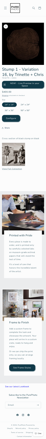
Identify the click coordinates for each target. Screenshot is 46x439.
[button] (5, 8)
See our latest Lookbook (17, 386)
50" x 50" (25, 110)
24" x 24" (25, 104)
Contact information (24, 436)
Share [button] (7, 128)
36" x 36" (9, 110)
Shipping (5, 95)
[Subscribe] (38, 405)
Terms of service (17, 432)
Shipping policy (32, 432)
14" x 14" (9, 104)
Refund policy (21, 428)
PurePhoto (22, 425)
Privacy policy (34, 428)
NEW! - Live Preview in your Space (24, 84)
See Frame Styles (22, 367)
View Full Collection (12, 168)
